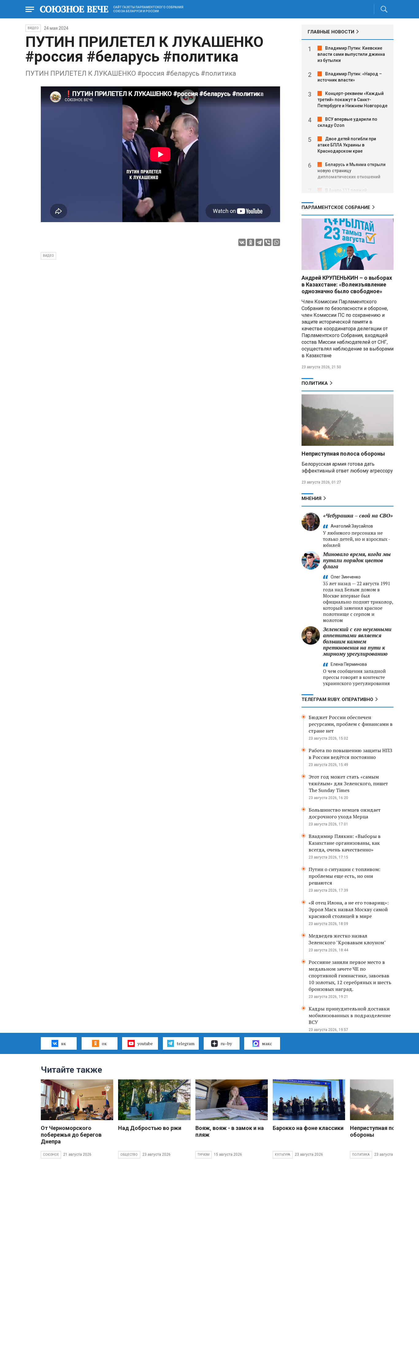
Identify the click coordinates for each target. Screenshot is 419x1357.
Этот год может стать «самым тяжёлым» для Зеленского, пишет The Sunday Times (348, 783)
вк (63, 1043)
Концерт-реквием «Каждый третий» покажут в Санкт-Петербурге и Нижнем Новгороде (352, 99)
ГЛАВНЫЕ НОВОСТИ (331, 32)
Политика (315, 383)
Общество (129, 1154)
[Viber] (267, 242)
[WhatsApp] (276, 242)
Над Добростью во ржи (149, 1128)
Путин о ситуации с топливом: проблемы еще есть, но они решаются (344, 876)
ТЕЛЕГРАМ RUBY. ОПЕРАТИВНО (337, 699)
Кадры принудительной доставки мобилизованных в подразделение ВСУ (350, 1015)
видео (48, 255)
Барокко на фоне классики (308, 1128)
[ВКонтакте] (242, 242)
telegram (185, 1043)
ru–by (226, 1043)
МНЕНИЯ (311, 498)
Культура (282, 1154)
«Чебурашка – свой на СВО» (358, 515)
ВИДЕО (33, 28)
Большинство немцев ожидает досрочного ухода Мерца (345, 813)
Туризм (204, 1154)
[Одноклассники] (250, 242)
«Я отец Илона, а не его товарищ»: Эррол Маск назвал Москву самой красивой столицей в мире (349, 909)
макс (267, 1043)
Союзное (51, 1154)
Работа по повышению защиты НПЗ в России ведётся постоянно (350, 753)
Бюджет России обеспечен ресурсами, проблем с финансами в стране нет (351, 724)
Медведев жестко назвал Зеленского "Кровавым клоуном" (347, 939)
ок (104, 1043)
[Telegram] (259, 242)
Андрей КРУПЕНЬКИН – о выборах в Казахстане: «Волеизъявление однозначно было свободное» (347, 284)
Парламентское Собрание (336, 207)
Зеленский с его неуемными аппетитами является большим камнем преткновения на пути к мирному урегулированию (357, 641)
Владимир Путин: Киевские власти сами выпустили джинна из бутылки (351, 54)
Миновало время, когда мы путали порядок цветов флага (357, 560)
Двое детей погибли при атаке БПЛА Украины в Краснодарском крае (346, 145)
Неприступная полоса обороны (343, 453)
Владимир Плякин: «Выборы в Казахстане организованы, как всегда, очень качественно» (345, 843)
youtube (145, 1043)
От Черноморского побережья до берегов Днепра (71, 1135)
